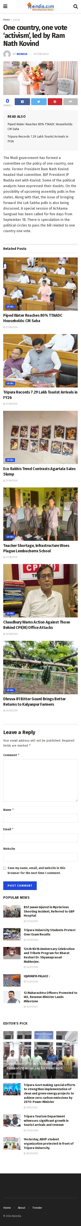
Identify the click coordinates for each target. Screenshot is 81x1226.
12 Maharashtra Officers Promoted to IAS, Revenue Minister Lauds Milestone (50, 997)
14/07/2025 (32, 1007)
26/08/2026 (11, 634)
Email (8, 829)
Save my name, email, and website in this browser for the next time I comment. (36, 870)
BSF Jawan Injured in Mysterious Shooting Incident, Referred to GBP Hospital (49, 911)
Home (6, 19)
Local (16, 19)
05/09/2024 (32, 940)
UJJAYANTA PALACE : (37, 976)
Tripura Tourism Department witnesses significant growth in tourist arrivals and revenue (46, 1121)
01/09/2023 (41, 54)
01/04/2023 (32, 981)
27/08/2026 (11, 327)
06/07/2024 (32, 967)
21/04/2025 (32, 921)
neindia (22, 54)
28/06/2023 (32, 1153)
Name (8, 810)
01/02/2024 (32, 1130)
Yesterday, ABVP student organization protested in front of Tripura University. (48, 1144)
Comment (11, 755)
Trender (37, 1207)
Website (9, 849)
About (21, 1207)
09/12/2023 (31, 1107)
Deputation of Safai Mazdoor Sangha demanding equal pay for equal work (34, 1066)
